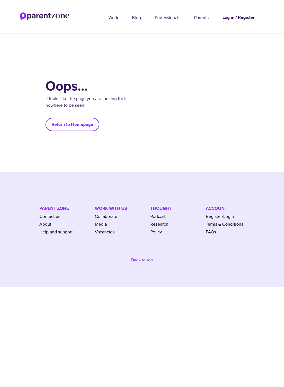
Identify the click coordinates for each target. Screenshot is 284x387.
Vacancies (105, 232)
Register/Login (220, 216)
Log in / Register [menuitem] (238, 17)
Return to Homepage (72, 124)
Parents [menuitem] (201, 17)
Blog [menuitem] (136, 17)
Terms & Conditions (224, 224)
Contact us (49, 216)
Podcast (158, 216)
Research (159, 224)
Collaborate (106, 216)
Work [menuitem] (113, 17)
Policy (156, 232)
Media (101, 224)
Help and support (56, 232)
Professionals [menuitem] (167, 17)
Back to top (142, 260)
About (45, 224)
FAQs (211, 232)
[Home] (34, 14)
